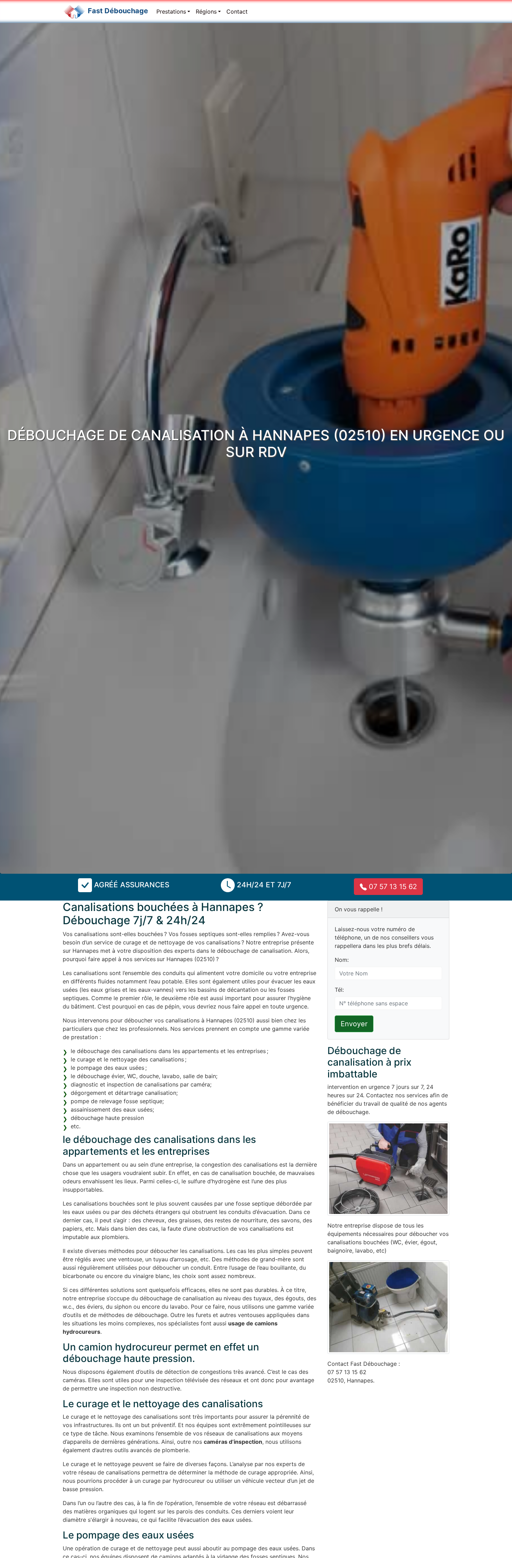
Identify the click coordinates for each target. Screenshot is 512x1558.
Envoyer (354, 1024)
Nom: (342, 959)
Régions (206, 11)
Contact (237, 11)
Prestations (171, 11)
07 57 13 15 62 (392, 886)
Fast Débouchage (118, 11)
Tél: (339, 989)
